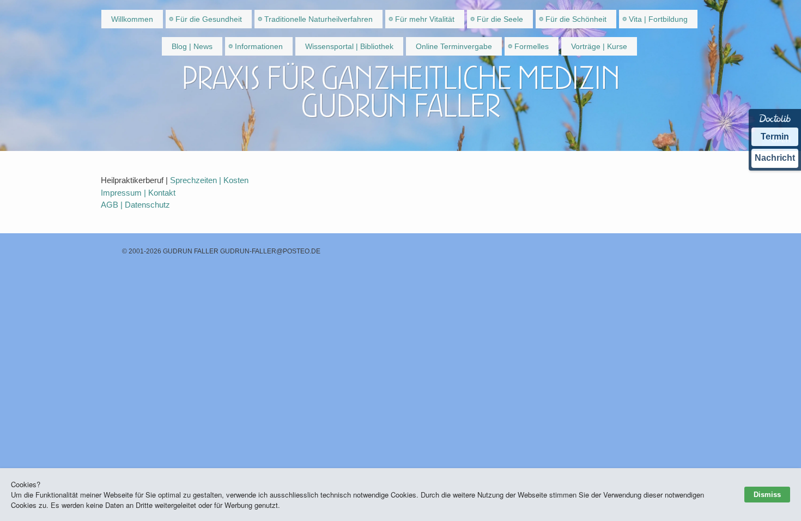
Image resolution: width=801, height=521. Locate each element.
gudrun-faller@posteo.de (270, 251)
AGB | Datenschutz (135, 204)
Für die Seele (500, 19)
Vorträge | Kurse (599, 46)
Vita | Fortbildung (658, 19)
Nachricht (775, 157)
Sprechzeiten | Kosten (209, 180)
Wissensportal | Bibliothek (349, 46)
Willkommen (132, 19)
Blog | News (192, 46)
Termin (775, 136)
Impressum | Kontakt (138, 192)
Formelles (531, 46)
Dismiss (767, 494)
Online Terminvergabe (454, 46)
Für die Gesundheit (208, 19)
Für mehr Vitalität (424, 19)
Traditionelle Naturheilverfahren (318, 19)
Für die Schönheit (575, 19)
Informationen (259, 46)
